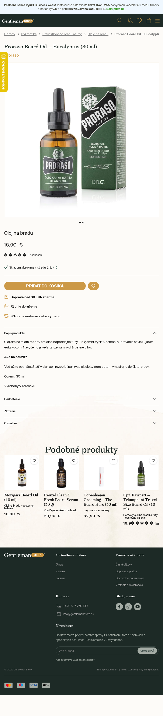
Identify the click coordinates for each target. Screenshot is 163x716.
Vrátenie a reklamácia (129, 585)
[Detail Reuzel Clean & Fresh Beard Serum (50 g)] (61, 472)
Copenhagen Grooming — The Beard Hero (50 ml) (100, 500)
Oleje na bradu (98, 34)
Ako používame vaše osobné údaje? (75, 659)
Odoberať (147, 650)
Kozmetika (29, 34)
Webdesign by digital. (143, 669)
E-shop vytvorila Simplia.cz (111, 669)
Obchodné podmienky (130, 578)
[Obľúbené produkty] (139, 20)
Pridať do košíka (45, 285)
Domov (9, 34)
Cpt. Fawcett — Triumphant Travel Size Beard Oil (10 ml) (140, 502)
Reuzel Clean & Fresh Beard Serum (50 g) (61, 500)
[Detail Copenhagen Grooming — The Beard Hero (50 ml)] (101, 472)
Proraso (11, 55)
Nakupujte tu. (115, 9)
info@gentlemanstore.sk (78, 614)
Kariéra (60, 571)
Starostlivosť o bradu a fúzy (62, 34)
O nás (59, 564)
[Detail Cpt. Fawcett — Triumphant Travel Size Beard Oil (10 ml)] (141, 472)
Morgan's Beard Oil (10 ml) (21, 497)
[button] (80, 222)
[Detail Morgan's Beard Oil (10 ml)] (22, 472)
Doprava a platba (126, 571)
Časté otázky (124, 564)
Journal (60, 578)
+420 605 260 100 (75, 606)
